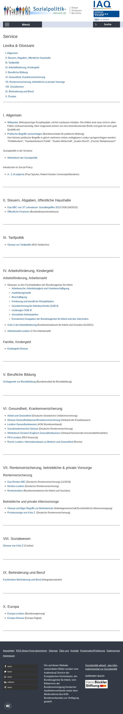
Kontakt (74, 650)
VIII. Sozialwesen (14, 86)
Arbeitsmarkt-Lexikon (18, 331)
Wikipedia (12, 122)
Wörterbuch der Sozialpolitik (22, 157)
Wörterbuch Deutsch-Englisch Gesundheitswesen (33, 433)
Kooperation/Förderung (92, 650)
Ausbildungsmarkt (21, 292)
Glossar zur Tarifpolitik (19, 244)
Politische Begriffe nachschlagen (24, 133)
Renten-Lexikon (15, 486)
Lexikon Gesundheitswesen (22, 424)
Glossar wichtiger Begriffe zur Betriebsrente (30, 508)
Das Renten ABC (16, 481)
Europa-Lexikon (15, 613)
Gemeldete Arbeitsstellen (25, 314)
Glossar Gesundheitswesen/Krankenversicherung (33, 420)
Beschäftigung (19, 297)
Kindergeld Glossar (17, 348)
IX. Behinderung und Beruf (19, 91)
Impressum (9, 655)
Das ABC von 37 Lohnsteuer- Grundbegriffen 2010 (34, 207)
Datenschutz (113, 650)
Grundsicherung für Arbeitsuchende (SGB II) (35, 306)
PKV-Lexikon (14, 437)
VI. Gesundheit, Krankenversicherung (25, 77)
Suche (102, 24)
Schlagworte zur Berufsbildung (19, 381)
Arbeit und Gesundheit (19, 415)
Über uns (64, 650)
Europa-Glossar (15, 618)
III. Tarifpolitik (12, 62)
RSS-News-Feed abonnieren (31, 650)
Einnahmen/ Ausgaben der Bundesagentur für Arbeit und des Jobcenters (50, 318)
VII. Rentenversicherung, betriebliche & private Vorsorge (35, 81)
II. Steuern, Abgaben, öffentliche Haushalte (28, 57)
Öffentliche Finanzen (18, 211)
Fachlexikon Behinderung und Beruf (22, 579)
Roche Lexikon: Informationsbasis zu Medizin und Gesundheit (40, 441)
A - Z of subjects (15, 174)
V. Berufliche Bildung (16, 72)
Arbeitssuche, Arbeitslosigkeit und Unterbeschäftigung (40, 288)
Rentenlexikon (15, 490)
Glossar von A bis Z (13, 545)
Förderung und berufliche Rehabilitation (33, 301)
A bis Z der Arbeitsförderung (22, 324)
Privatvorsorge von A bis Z (21, 512)
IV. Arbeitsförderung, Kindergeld (22, 67)
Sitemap (53, 650)
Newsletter (8, 650)
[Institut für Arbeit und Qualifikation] (106, 5)
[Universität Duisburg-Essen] (106, 16)
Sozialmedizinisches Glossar (22, 428)
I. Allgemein (11, 53)
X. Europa (10, 96)
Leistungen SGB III (22, 310)
